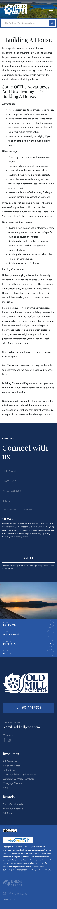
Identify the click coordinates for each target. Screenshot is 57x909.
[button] (52, 23)
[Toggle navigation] (51, 9)
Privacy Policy (22, 537)
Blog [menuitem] (5, 787)
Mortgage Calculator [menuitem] (14, 783)
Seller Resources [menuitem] (11, 770)
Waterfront (12, 635)
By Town (9, 625)
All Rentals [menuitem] (8, 813)
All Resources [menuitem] (10, 761)
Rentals (9, 644)
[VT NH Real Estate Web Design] (28, 884)
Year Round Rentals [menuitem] (13, 808)
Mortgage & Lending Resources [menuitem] (19, 774)
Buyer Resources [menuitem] (11, 765)
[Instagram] (9, 740)
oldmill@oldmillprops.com (21, 727)
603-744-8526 (31, 708)
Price (7, 654)
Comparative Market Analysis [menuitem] (18, 778)
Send (28, 558)
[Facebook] (4, 740)
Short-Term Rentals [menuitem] (13, 804)
